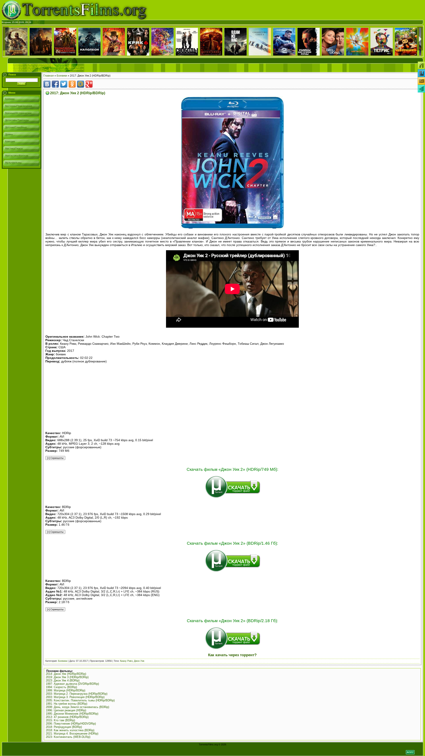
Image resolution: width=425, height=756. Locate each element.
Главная (48, 75)
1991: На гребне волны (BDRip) (66, 703)
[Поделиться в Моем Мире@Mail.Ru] (80, 84)
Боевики (9, 99)
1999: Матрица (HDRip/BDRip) (65, 690)
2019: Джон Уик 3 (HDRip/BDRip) (67, 677)
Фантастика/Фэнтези (16, 155)
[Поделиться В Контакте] (46, 84)
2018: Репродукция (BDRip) (64, 727)
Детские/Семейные (16, 127)
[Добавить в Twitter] (63, 84)
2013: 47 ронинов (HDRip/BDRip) (67, 717)
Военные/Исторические (18, 113)
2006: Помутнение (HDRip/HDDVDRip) (71, 723)
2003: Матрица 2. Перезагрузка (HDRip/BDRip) (76, 693)
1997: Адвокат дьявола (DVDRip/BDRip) (72, 683)
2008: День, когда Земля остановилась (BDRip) (77, 707)
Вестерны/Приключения (18, 106)
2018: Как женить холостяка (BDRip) (70, 730)
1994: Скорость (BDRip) (61, 687)
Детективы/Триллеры (17, 120)
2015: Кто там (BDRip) (60, 720)
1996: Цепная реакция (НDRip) (66, 710)
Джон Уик (139, 661)
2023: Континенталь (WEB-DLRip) (68, 737)
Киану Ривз (126, 661)
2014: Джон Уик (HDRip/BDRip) (66, 673)
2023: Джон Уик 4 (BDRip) (62, 680)
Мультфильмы (13, 162)
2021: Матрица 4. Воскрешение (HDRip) (72, 733)
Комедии (10, 141)
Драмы (9, 134)
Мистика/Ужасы (14, 148)
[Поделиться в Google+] (89, 84)
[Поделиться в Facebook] (55, 84)
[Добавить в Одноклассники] (72, 84)
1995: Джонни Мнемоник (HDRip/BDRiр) (72, 713)
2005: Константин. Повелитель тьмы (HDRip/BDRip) (80, 700)
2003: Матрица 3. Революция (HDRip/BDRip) (75, 697)
